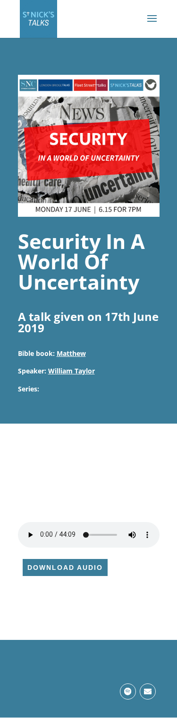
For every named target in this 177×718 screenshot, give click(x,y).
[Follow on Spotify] (128, 691)
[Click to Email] (148, 691)
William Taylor (71, 370)
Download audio (65, 567)
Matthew (71, 353)
